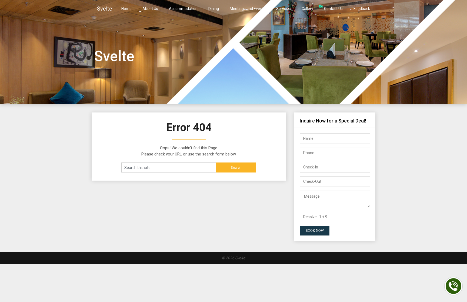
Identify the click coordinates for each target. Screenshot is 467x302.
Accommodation (183, 8)
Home (126, 8)
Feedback (361, 8)
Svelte (104, 8)
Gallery (307, 8)
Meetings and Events (247, 8)
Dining (213, 8)
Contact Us (333, 8)
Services (283, 8)
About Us (150, 8)
